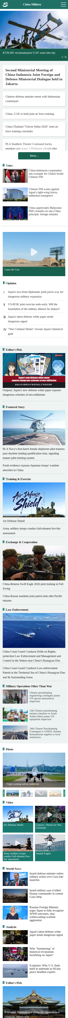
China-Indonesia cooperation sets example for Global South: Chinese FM (46, 173)
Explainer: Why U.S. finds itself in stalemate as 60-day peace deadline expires (45, 968)
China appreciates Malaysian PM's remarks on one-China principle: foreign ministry (45, 211)
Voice (9, 165)
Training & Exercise (18, 479)
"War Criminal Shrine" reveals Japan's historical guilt (35, 331)
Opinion (11, 283)
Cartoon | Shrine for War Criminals (48, 826)
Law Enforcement (17, 609)
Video (9, 802)
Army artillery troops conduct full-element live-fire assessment (17, 856)
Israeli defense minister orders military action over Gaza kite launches (46, 876)
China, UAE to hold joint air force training (29, 113)
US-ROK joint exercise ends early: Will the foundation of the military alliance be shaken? (34, 306)
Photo (9, 749)
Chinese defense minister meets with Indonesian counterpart (32, 99)
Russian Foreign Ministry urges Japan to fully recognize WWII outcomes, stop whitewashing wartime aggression (47, 914)
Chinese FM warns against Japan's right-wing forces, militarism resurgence (44, 192)
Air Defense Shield (13, 825)
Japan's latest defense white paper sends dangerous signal (30, 319)
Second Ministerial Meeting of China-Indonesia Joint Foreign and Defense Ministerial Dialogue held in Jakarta (33, 77)
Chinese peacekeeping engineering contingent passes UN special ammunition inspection (45, 697)
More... (34, 155)
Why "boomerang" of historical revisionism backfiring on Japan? (42, 952)
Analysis (11, 927)
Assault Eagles (43, 853)
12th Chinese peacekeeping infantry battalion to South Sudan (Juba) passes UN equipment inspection (43, 715)
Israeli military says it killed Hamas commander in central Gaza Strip (46, 893)
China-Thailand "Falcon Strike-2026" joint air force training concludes (31, 129)
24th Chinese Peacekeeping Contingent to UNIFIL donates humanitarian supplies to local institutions (45, 733)
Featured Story (15, 407)
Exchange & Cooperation (21, 542)
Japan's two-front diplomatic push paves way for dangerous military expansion (35, 294)
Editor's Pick (14, 349)
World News (13, 868)
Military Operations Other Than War (29, 686)
